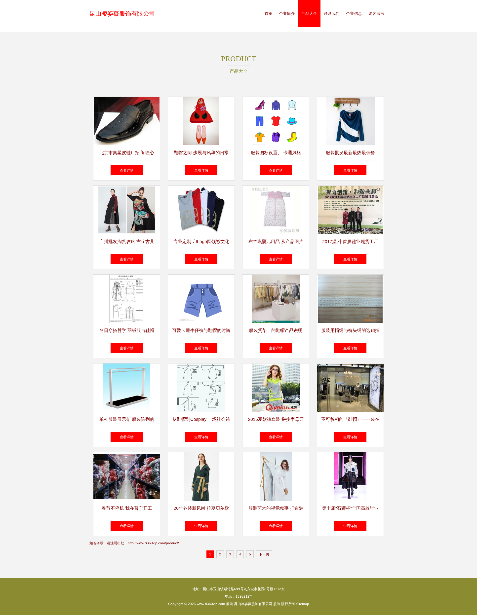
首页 (269, 13)
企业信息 (354, 13)
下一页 (264, 554)
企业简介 (287, 13)
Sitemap (302, 604)
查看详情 (127, 170)
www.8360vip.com (211, 604)
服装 (229, 604)
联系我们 (332, 13)
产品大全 (309, 13)
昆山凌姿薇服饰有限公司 (122, 13)
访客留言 (376, 13)
